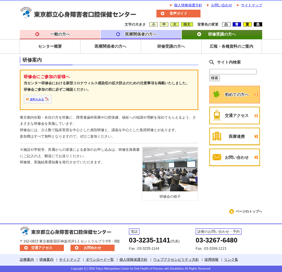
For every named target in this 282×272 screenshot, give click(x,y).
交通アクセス (237, 115)
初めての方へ (237, 94)
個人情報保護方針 (188, 5)
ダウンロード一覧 (100, 259)
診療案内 (27, 259)
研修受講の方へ (222, 34)
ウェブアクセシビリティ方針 (176, 259)
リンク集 (231, 259)
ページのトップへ (249, 211)
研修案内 (46, 259)
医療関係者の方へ (141, 34)
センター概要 (50, 46)
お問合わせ (92, 248)
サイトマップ (251, 5)
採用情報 (211, 259)
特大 (187, 24)
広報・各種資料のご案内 (231, 46)
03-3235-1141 (149, 240)
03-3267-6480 (216, 240)
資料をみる (37, 99)
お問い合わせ (221, 5)
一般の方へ (60, 34)
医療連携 (237, 136)
